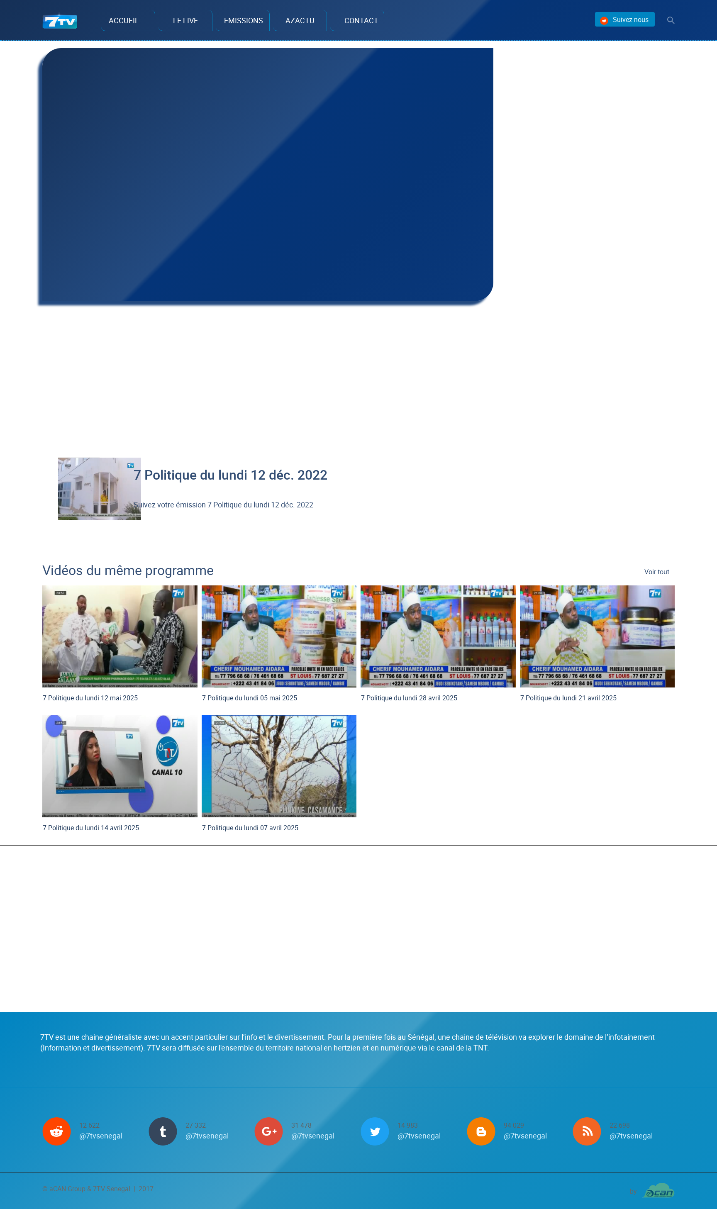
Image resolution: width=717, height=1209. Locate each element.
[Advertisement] (268, 372)
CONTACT (361, 20)
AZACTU (300, 20)
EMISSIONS (243, 20)
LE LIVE (185, 20)
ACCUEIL (124, 20)
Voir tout (656, 571)
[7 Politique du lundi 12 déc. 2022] (99, 487)
